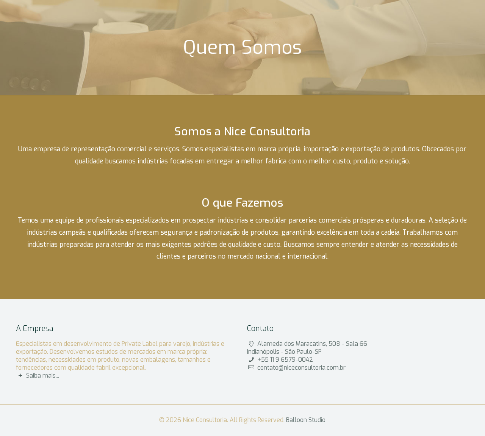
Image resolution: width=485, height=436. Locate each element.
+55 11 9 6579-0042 (285, 360)
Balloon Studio (305, 420)
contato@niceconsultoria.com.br (301, 368)
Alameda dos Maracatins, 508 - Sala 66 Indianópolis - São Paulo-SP (307, 348)
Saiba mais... (42, 376)
